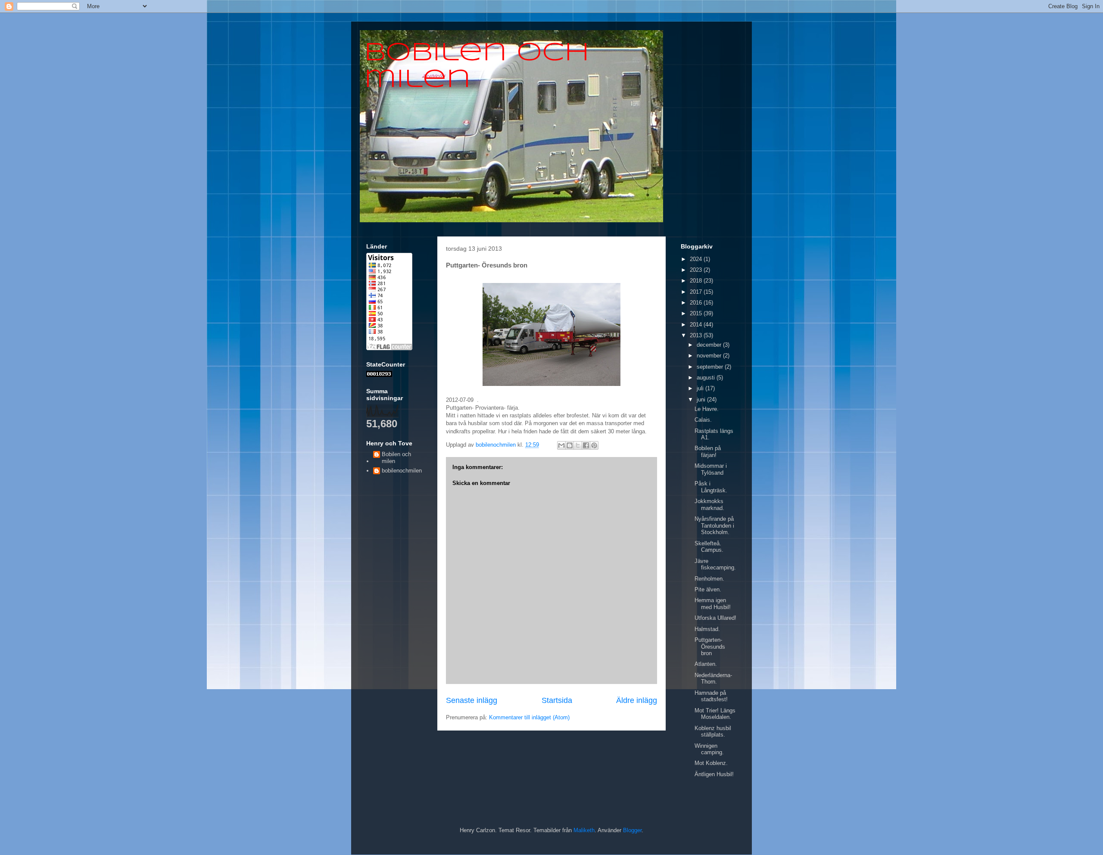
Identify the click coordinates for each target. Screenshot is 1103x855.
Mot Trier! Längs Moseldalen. (715, 714)
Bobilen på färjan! (708, 451)
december (710, 345)
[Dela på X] (577, 445)
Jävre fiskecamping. (715, 564)
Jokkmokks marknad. (709, 504)
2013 (697, 335)
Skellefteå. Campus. (709, 546)
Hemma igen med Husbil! (713, 603)
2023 (697, 270)
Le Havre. (707, 409)
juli (701, 388)
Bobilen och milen (396, 457)
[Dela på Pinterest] (594, 445)
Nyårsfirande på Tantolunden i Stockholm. (714, 525)
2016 (697, 302)
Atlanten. (706, 664)
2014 (697, 324)
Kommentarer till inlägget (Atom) (529, 717)
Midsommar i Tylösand (711, 469)
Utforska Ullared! (715, 618)
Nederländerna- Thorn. (713, 678)
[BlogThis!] (569, 445)
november (710, 355)
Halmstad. (707, 629)
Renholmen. (709, 578)
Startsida (557, 700)
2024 (697, 259)
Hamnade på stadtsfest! (711, 696)
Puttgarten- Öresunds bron (710, 646)
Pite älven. (708, 589)
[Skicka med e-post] (561, 445)
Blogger (632, 830)
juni (702, 399)
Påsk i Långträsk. (711, 487)
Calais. (703, 420)
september (711, 367)
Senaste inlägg (471, 700)
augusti (707, 377)
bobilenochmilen (402, 470)
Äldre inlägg (636, 700)
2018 (697, 280)
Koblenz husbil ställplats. (713, 731)
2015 (697, 313)
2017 (697, 292)
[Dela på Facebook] (586, 445)
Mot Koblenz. (711, 763)
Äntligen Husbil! (714, 774)
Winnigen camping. (709, 749)
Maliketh (584, 830)
